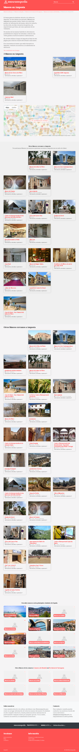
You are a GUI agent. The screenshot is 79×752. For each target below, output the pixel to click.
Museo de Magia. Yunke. (36, 264)
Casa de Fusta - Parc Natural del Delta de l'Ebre (14, 313)
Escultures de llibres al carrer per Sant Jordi (63, 264)
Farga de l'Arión (34, 493)
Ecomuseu (32, 419)
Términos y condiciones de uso (36, 737)
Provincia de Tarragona (56, 668)
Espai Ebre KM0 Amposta (61, 73)
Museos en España (18, 11)
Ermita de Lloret (59, 216)
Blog (5, 738)
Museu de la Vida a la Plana (37, 346)
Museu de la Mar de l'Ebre (37, 167)
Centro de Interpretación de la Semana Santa (14, 444)
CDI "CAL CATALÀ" (10, 565)
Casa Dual (8, 264)
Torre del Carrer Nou (35, 216)
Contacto (6, 740)
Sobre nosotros (8, 737)
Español (6, 750)
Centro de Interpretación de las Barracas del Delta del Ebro (14, 216)
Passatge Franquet (10, 469)
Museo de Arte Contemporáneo (63, 167)
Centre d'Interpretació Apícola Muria (63, 542)
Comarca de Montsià (40, 668)
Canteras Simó (9, 97)
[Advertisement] (58, 27)
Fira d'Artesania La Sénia (12, 240)
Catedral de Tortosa (35, 469)
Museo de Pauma (10, 191)
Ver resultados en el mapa (11, 50)
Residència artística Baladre (13, 370)
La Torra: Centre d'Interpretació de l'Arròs (39, 395)
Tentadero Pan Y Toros (36, 565)
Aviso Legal (31, 738)
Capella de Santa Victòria (12, 590)
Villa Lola (32, 240)
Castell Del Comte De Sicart (37, 288)
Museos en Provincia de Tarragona (33, 11)
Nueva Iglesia (33, 191)
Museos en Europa (8, 11)
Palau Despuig (33, 443)
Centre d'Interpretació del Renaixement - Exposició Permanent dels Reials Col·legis (63, 444)
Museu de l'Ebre (9, 419)
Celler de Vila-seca (10, 288)
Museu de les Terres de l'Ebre (13, 73)
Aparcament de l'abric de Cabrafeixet (37, 542)
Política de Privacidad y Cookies (36, 740)
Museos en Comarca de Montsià (51, 11)
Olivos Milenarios (59, 493)
